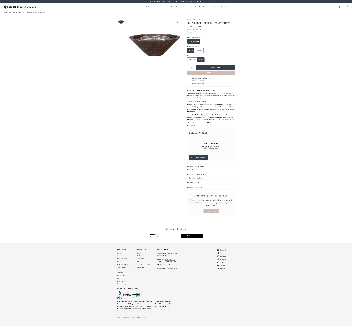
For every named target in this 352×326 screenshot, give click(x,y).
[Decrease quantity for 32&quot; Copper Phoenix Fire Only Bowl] (188, 67)
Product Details (193, 182)
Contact (223, 7)
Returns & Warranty (123, 264)
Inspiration (214, 7)
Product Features (194, 187)
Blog (118, 278)
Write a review (192, 236)
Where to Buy (188, 7)
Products (148, 7)
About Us (120, 272)
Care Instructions (122, 258)
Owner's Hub (121, 275)
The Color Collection (143, 264)
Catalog (119, 270)
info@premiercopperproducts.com (167, 268)
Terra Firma (140, 258)
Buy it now (211, 73)
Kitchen (139, 253)
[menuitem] (149, 7)
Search (119, 253)
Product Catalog (176, 7)
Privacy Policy (121, 284)
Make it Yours (211, 211)
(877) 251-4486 (171, 262)
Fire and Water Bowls (18, 12)
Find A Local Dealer (198, 157)
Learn (156, 7)
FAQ (118, 261)
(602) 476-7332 (170, 259)
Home (5, 12)
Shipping (189, 31)
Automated (199, 50)
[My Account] (342, 7)
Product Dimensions (195, 166)
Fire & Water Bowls (201, 7)
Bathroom (140, 256)
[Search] (339, 7)
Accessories (141, 267)
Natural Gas (192, 59)
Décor (139, 261)
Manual (191, 50)
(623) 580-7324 (165, 264)
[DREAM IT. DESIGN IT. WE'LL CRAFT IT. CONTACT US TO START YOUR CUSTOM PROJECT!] (176, 1)
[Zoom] (177, 22)
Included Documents (195, 174)
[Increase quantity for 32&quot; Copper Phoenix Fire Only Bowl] (193, 67)
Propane (201, 59)
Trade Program (121, 267)
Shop (10, 12)
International (121, 281)
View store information (197, 83)
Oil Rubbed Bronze (194, 41)
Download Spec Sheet (195, 178)
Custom (164, 7)
